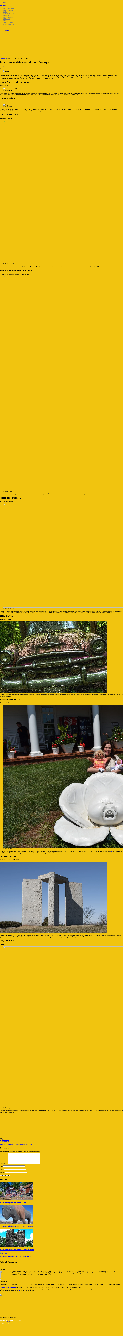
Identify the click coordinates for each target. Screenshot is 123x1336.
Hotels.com (32, 1286)
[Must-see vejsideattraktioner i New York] (16, 1190)
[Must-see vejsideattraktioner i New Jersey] (4, 1253)
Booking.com (12, 1287)
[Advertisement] (50, 45)
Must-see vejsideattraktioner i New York (15, 1203)
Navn (1, 1166)
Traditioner (8, 22)
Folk (5, 12)
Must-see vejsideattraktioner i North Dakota (16, 1226)
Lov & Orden (8, 17)
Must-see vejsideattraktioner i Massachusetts (17, 1250)
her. (16, 1112)
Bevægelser (8, 10)
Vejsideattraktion (4, 1140)
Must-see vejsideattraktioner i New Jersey (15, 1256)
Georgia (5, 58)
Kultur (6, 15)
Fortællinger (8, 14)
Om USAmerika (8, 24)
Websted (2, 1172)
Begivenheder (8, 8)
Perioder (6, 19)
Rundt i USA (7, 21)
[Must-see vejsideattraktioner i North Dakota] (16, 1214)
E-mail (2, 1169)
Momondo (4, 1287)
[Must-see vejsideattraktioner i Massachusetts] (16, 1237)
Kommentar (3, 1163)
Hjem (1, 58)
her (112, 851)
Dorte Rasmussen (4, 66)
